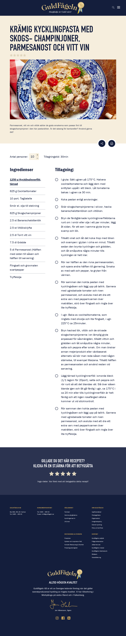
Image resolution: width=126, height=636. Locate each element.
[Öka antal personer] (37, 155)
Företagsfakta (96, 515)
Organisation (96, 518)
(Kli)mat (67, 521)
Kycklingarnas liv (69, 518)
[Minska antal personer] (37, 158)
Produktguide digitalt (71, 548)
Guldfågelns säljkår (98, 538)
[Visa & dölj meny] (118, 7)
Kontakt (95, 534)
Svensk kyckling (97, 525)
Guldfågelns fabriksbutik (99, 551)
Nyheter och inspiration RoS (73, 541)
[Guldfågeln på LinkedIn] (68, 618)
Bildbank (94, 554)
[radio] (51, 474)
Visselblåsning (96, 557)
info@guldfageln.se (48, 514)
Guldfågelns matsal (98, 548)
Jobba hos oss (96, 545)
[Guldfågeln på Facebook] (63, 618)
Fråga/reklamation (97, 541)
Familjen (67, 512)
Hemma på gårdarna (70, 515)
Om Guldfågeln (97, 508)
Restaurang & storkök (73, 534)
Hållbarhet (68, 508)
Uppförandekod (96, 512)
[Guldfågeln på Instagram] (57, 618)
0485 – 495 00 (17, 514)
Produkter (67, 538)
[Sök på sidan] (113, 7)
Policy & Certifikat (97, 528)
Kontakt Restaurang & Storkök (74, 545)
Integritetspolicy (97, 521)
